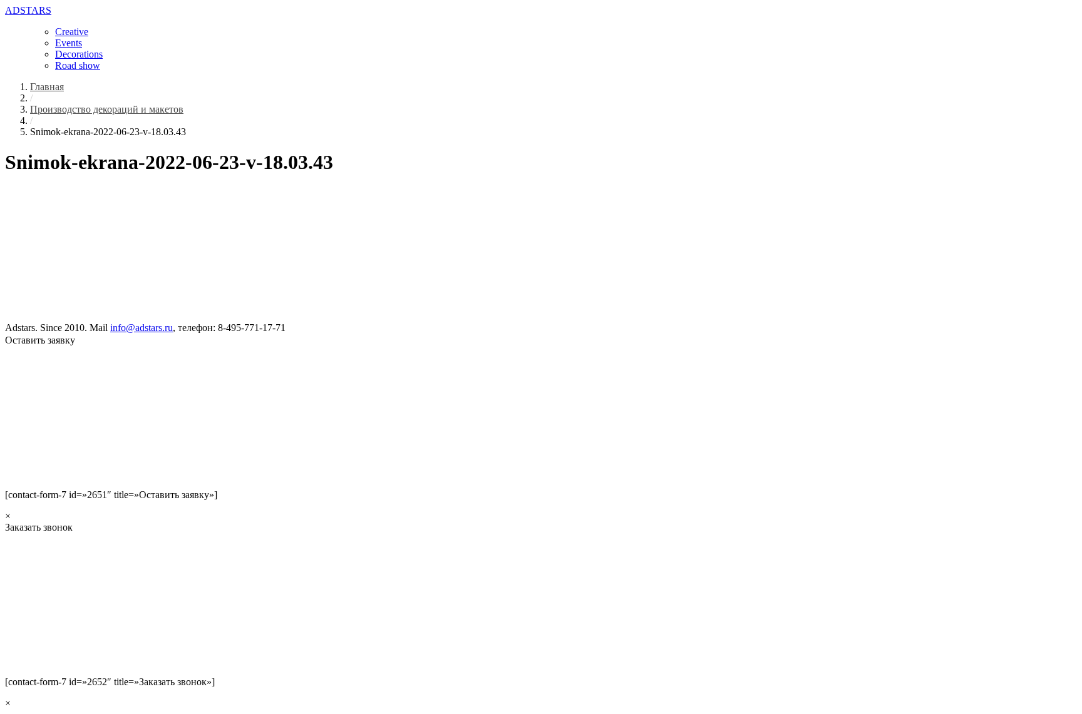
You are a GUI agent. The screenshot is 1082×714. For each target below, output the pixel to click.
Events (68, 43)
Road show (77, 65)
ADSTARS (28, 10)
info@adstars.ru (141, 327)
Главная (47, 86)
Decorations (79, 54)
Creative (71, 31)
